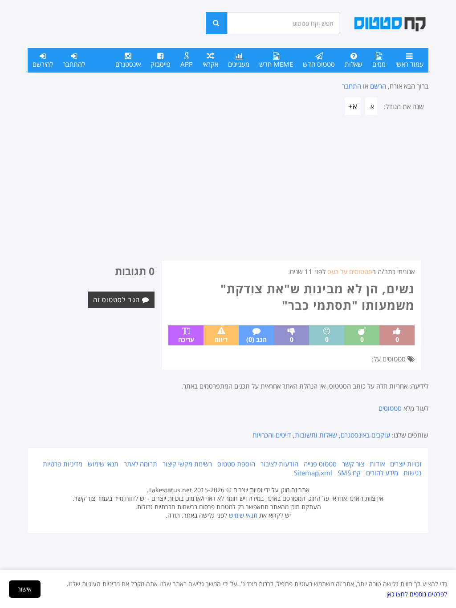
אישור (25, 589)
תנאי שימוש (103, 463)
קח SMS (349, 472)
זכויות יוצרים (405, 463)
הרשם (378, 85)
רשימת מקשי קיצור (187, 463)
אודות (377, 463)
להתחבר (74, 64)
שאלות (353, 64)
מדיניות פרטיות (62, 463)
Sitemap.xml (313, 472)
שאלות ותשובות (316, 434)
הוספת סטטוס (236, 463)
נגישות (412, 472)
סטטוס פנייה (320, 463)
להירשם (43, 64)
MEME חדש (276, 64)
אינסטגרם (128, 64)
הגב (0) (256, 339)
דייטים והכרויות (271, 434)
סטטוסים (390, 408)
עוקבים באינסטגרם (365, 434)
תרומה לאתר (140, 463)
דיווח (221, 339)
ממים (379, 64)
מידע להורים (382, 472)
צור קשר (353, 463)
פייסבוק (161, 64)
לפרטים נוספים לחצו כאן (417, 594)
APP (186, 64)
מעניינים (238, 64)
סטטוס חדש (319, 64)
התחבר (351, 85)
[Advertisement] (228, 193)
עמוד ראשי (409, 64)
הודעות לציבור (279, 463)
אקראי (210, 64)
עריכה (186, 339)
